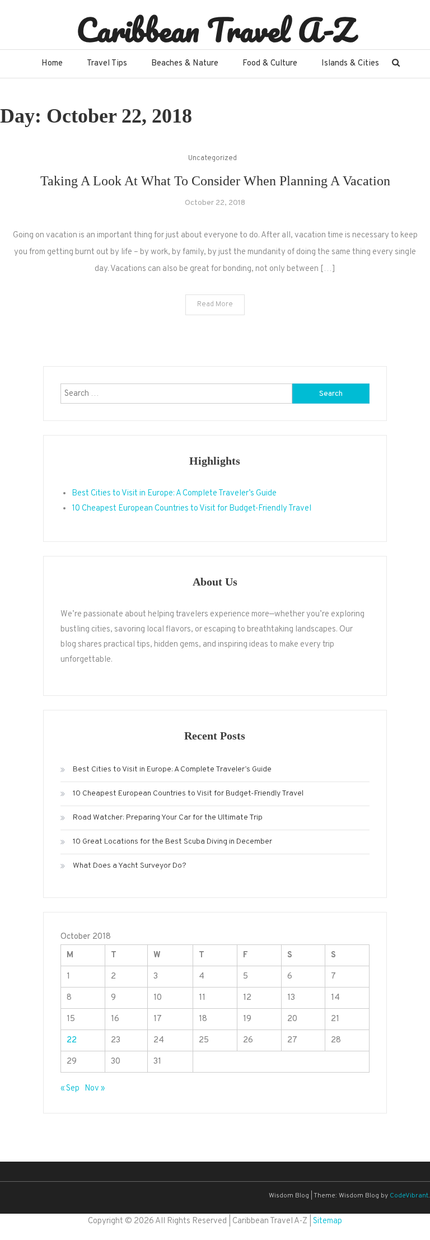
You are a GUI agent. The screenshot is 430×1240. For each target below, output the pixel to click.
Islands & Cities (350, 63)
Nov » (95, 1088)
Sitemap (327, 1221)
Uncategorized (212, 158)
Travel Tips (107, 63)
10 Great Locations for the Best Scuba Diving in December (172, 841)
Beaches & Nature (184, 63)
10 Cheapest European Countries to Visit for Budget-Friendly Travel (191, 508)
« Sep (70, 1088)
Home (52, 63)
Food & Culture (269, 63)
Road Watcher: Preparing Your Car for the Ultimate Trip (168, 817)
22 (72, 1040)
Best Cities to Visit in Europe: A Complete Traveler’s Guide (174, 493)
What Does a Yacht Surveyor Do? (129, 866)
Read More (215, 304)
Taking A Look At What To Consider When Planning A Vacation (215, 181)
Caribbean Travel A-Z (215, 29)
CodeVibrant (409, 1195)
